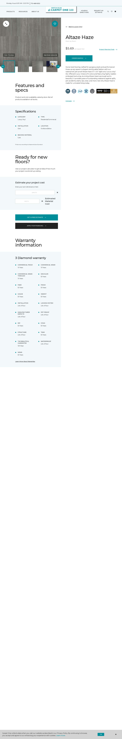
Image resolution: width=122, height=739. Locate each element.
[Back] (3, 66)
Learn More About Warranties (25, 361)
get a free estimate (35, 217)
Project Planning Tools (106, 49)
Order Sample (77, 58)
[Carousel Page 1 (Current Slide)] (9, 67)
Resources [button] (23, 11)
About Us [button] (35, 11)
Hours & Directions (84, 11)
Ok (101, 734)
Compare (69, 101)
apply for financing (35, 226)
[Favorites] (112, 11)
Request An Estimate (98, 11)
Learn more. (60, 735)
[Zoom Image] (6, 24)
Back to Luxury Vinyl (75, 27)
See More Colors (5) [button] (50, 55)
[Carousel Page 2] (23, 67)
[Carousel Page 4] (52, 67)
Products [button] (10, 11)
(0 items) (115, 11)
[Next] (58, 66)
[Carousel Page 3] (38, 67)
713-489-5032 (35, 3)
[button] (108, 11)
